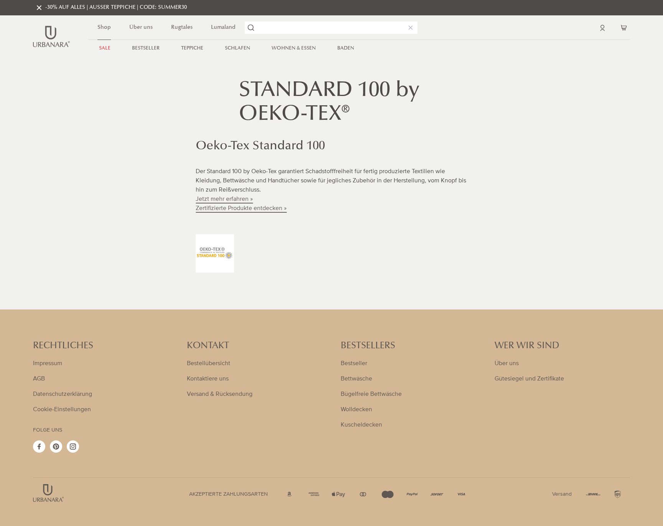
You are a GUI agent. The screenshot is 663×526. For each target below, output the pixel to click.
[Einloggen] (602, 28)
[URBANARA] (51, 36)
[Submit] (251, 27)
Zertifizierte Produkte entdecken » (241, 208)
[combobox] (331, 28)
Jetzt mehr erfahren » (224, 199)
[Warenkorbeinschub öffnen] (624, 28)
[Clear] (409, 27)
